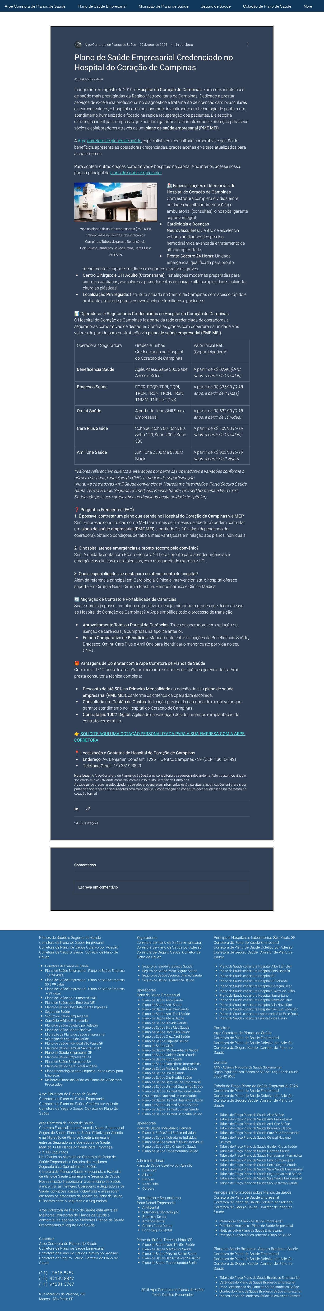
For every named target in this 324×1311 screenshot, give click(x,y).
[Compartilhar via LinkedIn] (76, 808)
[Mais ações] (247, 44)
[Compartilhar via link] (88, 808)
